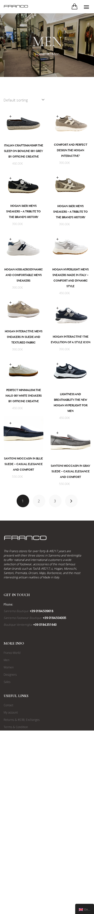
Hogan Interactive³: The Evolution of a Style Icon (70, 340)
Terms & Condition (16, 727)
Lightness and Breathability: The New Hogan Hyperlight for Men (70, 403)
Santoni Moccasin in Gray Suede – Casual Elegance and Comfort (70, 472)
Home (40, 53)
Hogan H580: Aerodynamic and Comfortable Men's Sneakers (23, 275)
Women (9, 667)
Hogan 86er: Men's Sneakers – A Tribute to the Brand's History (70, 212)
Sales (7, 682)
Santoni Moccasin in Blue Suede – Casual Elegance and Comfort (23, 464)
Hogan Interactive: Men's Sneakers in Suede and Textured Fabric (23, 337)
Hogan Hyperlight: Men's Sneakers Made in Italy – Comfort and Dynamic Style (70, 278)
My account (11, 712)
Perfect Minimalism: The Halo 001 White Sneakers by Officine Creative (24, 396)
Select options (10, 116)
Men (6, 660)
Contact (8, 705)
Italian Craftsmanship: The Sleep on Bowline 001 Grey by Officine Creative (23, 151)
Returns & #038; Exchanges (22, 720)
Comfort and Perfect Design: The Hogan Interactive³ (70, 150)
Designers (10, 675)
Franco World (12, 653)
